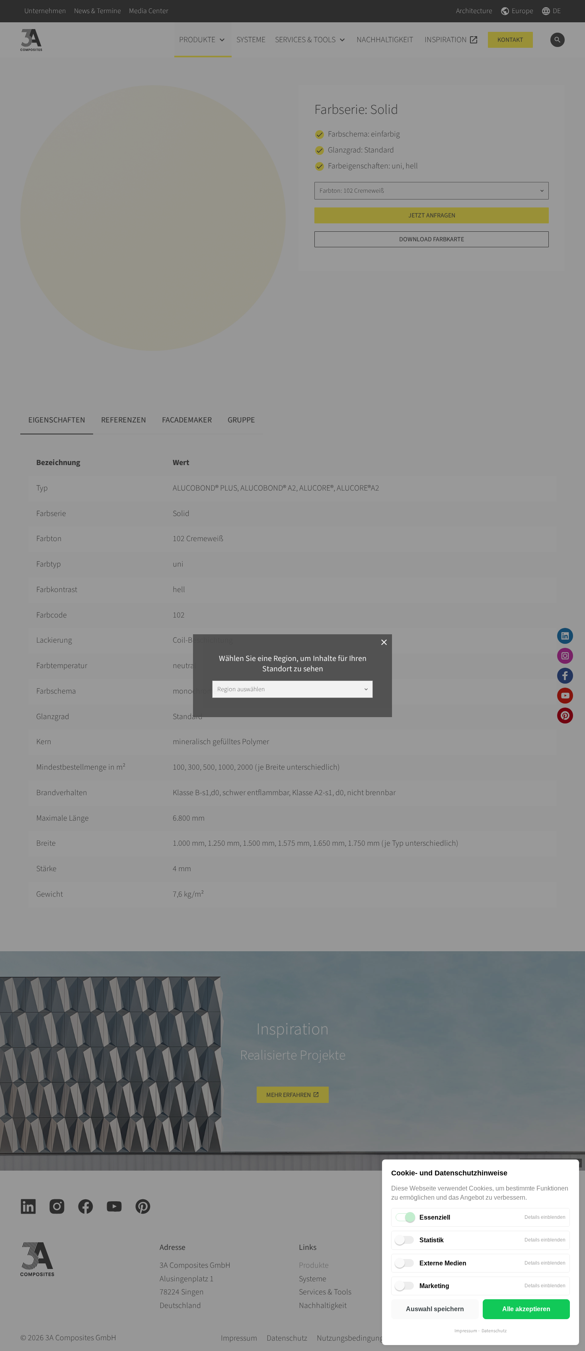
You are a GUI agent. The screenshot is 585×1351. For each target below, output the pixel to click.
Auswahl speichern (435, 1309)
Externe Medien (442, 1263)
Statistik (431, 1240)
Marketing (434, 1286)
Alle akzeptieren (526, 1309)
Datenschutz (494, 1331)
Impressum (465, 1331)
